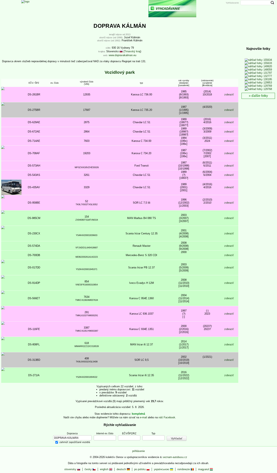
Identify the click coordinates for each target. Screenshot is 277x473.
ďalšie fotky (259, 95)
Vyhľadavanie (232, 3)
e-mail (143, 417)
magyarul (204, 469)
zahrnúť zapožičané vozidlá (74, 442)
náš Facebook (167, 417)
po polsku (140, 469)
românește (184, 469)
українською (162, 469)
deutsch (122, 469)
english (104, 469)
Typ (153, 433)
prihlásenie (138, 451)
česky (88, 469)
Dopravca (72, 433)
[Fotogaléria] (131, 8)
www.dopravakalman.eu (122, 55)
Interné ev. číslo (104, 433)
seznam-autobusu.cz (175, 457)
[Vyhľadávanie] (172, 8)
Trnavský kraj (132, 51)
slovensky (70, 469)
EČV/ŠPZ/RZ (129, 433)
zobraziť (229, 94)
